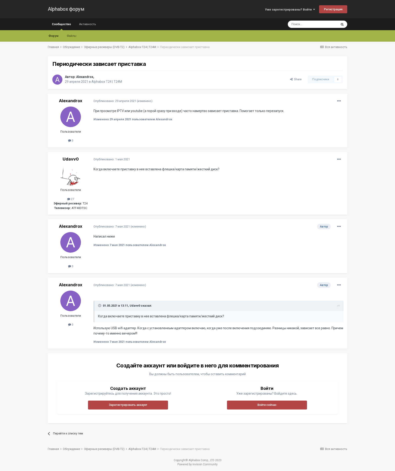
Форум (53, 35)
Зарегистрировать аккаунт (128, 405)
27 (72, 199)
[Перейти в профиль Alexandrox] (57, 80)
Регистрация (333, 9)
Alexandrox (84, 77)
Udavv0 (71, 159)
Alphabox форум (66, 9)
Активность (87, 24)
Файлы (71, 35)
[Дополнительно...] (339, 101)
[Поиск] (342, 24)
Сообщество (61, 24)
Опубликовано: (114, 101)
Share (297, 79)
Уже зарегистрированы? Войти (289, 9)
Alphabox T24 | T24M (106, 81)
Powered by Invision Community (197, 464)
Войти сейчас (267, 405)
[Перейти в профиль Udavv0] (70, 175)
